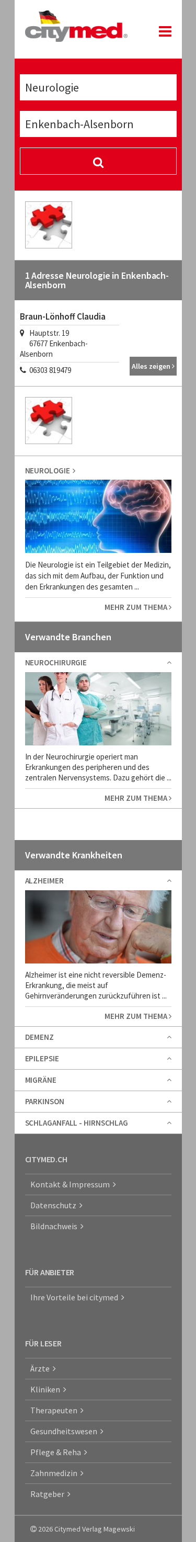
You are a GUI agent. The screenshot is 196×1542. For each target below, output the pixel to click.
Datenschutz (54, 1205)
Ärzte (41, 1368)
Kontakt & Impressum (71, 1184)
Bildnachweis (55, 1226)
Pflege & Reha (57, 1452)
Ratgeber (48, 1494)
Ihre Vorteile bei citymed (75, 1297)
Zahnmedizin (55, 1473)
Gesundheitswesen (65, 1431)
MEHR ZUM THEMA (137, 607)
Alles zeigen (152, 366)
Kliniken (46, 1389)
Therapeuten (55, 1410)
